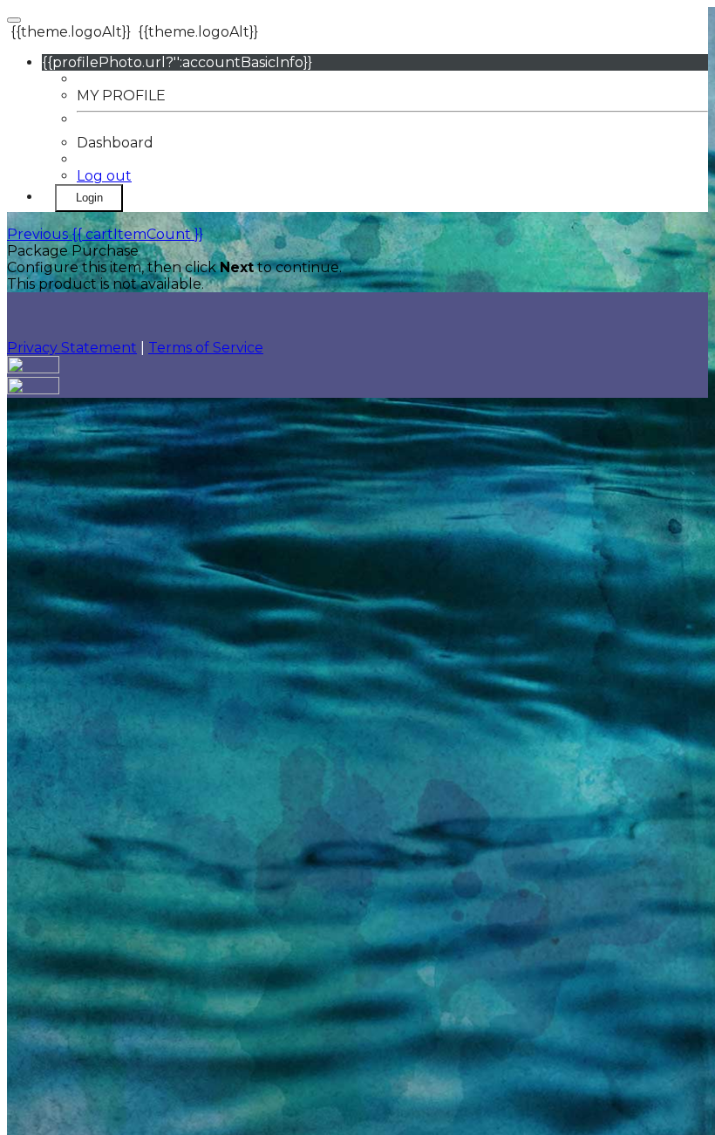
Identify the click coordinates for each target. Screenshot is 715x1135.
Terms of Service (205, 347)
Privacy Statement (72, 347)
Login (89, 197)
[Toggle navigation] (14, 20)
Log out (104, 176)
